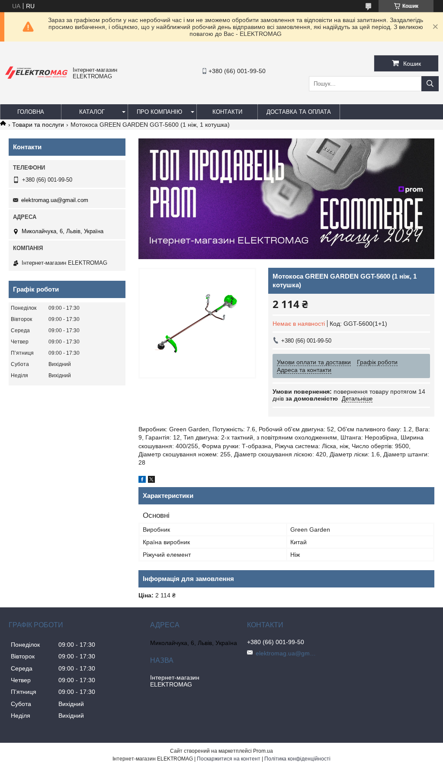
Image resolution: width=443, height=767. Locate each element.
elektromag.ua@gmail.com (54, 200)
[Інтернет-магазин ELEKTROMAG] (36, 79)
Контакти (227, 112)
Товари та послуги (38, 124)
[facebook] (142, 480)
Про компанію (159, 112)
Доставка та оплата (298, 112)
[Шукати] (430, 83)
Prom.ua (263, 751)
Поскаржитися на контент (228, 759)
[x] (151, 480)
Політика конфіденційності (297, 759)
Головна (30, 112)
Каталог (92, 112)
